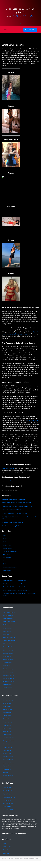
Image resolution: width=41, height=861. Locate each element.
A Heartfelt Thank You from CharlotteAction (15, 587)
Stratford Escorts (8, 650)
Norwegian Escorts (8, 738)
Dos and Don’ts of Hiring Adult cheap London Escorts (16, 502)
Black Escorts (7, 750)
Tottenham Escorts (8, 681)
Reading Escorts (7, 662)
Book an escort (7, 539)
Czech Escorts (7, 715)
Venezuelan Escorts (8, 763)
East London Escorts (8, 615)
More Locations (7, 688)
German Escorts (7, 719)
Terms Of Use (7, 850)
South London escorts (9, 637)
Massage (5, 772)
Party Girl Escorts (8, 803)
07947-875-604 (23, 16)
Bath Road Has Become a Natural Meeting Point (16, 590)
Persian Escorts (7, 747)
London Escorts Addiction (10, 551)
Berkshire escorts (8, 669)
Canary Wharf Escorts (9, 640)
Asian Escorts (6, 769)
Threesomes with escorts (10, 567)
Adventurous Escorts (9, 797)
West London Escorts (9, 621)
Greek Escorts (7, 728)
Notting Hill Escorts (8, 678)
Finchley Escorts (7, 684)
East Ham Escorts (8, 672)
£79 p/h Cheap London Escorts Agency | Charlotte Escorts (22, 858)
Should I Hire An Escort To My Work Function (14, 513)
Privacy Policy (7, 847)
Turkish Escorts (7, 744)
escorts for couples (33, 420)
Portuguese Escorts (8, 741)
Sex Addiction (7, 557)
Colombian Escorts (8, 760)
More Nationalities (8, 775)
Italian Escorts (7, 706)
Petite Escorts (7, 806)
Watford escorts (7, 666)
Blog (4, 535)
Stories (5, 564)
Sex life (5, 561)
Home (4, 843)
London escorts (7, 548)
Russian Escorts (7, 722)
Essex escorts (7, 631)
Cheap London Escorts (8, 468)
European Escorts (8, 700)
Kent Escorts (6, 634)
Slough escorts (7, 656)
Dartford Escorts (7, 647)
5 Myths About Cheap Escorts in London (14, 584)
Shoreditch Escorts (8, 675)
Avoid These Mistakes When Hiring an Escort (14, 499)
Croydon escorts (7, 628)
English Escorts (7, 703)
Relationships (6, 554)
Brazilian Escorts (7, 766)
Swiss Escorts (7, 731)
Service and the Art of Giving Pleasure (12, 522)
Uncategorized (7, 570)
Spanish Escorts (7, 709)
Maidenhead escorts (8, 659)
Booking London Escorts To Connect (12, 510)
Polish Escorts (7, 725)
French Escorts (7, 712)
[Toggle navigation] (5, 29)
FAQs (11, 481)
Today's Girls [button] (30, 29)
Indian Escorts (7, 753)
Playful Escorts (7, 800)
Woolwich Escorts (8, 653)
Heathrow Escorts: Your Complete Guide (14, 580)
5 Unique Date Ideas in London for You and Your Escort (17, 506)
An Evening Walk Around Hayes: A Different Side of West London (19, 594)
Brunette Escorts (7, 791)
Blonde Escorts (7, 794)
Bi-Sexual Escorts (8, 809)
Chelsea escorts (7, 625)
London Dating (7, 545)
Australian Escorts (8, 756)
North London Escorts (9, 612)
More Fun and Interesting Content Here (13, 526)
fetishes (5, 542)
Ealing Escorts (7, 644)
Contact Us (6, 853)
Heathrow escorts (8, 618)
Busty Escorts (7, 787)
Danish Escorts (7, 734)
